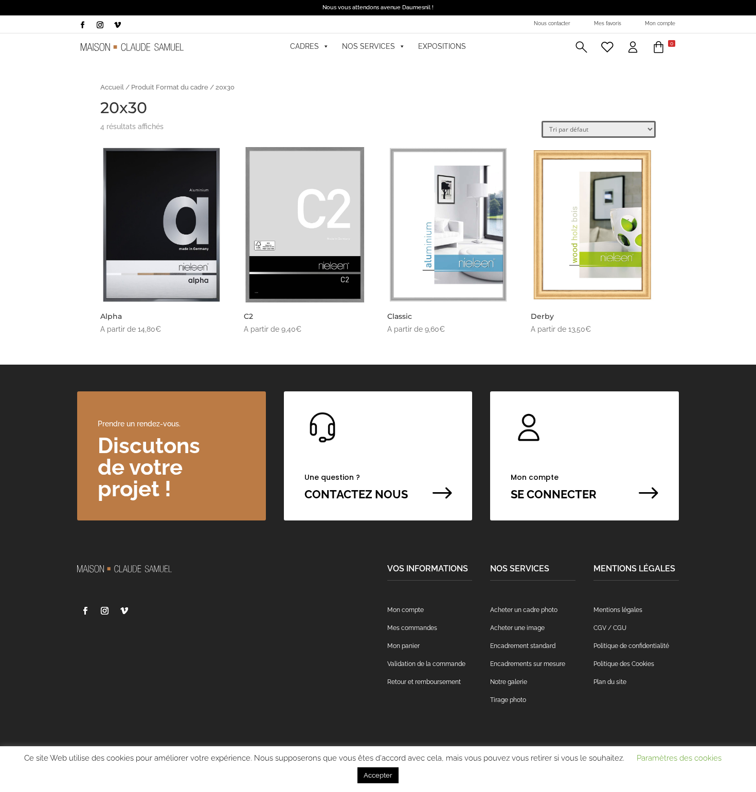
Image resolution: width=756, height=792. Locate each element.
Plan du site (609, 682)
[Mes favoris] (607, 46)
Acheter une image (517, 628)
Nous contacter (552, 23)
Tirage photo (508, 700)
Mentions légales (617, 610)
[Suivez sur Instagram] (99, 25)
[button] (581, 46)
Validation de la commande (426, 664)
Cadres (304, 46)
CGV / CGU (609, 628)
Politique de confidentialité (631, 646)
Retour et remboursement (424, 682)
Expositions (442, 46)
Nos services (368, 46)
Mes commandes (412, 628)
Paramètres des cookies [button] (679, 758)
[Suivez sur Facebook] (82, 25)
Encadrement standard (522, 646)
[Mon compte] (632, 46)
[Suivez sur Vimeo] (117, 25)
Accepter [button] (378, 775)
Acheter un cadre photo (523, 610)
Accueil (112, 87)
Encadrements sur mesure (527, 664)
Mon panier (403, 646)
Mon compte (660, 23)
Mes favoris (607, 23)
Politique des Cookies (623, 664)
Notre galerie (508, 682)
